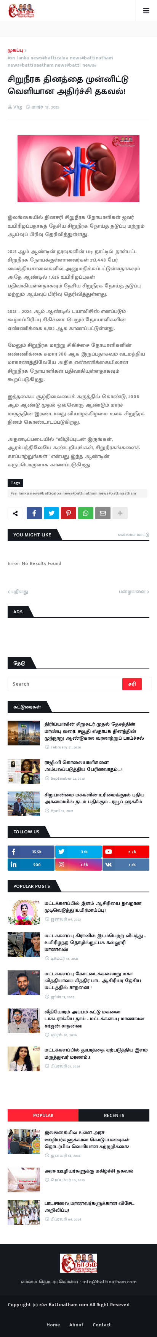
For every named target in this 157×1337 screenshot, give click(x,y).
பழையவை (132, 592)
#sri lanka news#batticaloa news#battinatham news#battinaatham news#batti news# (60, 61)
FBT (102, 1313)
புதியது (19, 592)
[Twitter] (51, 513)
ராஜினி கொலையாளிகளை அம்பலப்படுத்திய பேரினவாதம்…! (83, 766)
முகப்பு (15, 50)
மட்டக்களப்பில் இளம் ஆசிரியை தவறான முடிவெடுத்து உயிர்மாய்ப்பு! (93, 907)
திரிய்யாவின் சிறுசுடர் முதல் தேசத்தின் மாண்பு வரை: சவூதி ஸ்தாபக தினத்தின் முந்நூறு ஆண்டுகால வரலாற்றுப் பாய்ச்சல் (94, 731)
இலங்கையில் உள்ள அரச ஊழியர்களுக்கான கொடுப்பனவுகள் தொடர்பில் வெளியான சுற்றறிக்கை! (87, 1139)
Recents (114, 1115)
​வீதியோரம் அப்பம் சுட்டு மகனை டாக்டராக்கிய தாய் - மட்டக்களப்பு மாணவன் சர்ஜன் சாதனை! (94, 1018)
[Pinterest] (68, 513)
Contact (102, 1325)
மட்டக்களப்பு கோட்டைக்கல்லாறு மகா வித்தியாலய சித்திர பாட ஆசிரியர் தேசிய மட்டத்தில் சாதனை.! (93, 980)
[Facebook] (34, 513)
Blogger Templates (79, 1312)
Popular (43, 1115)
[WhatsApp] (85, 513)
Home (53, 1325)
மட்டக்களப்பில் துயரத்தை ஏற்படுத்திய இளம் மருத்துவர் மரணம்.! (96, 1053)
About (76, 1325)
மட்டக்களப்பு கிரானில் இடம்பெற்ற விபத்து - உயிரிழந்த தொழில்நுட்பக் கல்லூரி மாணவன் (95, 942)
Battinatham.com (68, 1304)
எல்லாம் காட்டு (133, 534)
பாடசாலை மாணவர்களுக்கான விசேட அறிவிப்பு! (90, 1207)
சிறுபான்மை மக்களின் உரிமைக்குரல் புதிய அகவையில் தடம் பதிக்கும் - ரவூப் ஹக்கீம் (94, 798)
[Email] (103, 513)
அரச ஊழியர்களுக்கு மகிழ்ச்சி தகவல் (89, 1171)
